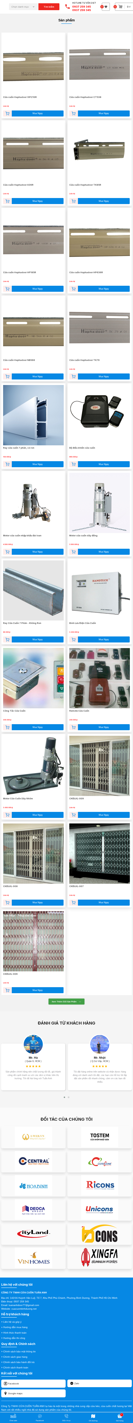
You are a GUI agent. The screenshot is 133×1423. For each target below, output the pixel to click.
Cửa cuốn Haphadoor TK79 (84, 360)
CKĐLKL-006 (10, 974)
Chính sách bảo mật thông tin (19, 1351)
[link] (66, 1023)
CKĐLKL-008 (10, 886)
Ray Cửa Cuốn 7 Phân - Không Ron (22, 623)
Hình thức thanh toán (14, 1332)
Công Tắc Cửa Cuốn (14, 710)
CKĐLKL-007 (76, 886)
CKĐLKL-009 (76, 798)
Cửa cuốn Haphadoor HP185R (19, 272)
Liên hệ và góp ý (12, 1321)
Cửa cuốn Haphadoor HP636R (86, 272)
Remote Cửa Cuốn (79, 710)
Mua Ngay (38, 113)
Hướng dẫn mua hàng (15, 1327)
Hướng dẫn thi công (14, 1338)
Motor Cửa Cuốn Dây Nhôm (18, 798)
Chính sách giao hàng (15, 1356)
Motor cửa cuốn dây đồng (83, 535)
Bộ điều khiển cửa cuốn (82, 447)
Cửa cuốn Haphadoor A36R (18, 184)
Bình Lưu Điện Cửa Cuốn (82, 623)
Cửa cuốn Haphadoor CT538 (85, 97)
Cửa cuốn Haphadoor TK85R (85, 184)
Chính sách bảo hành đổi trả (18, 1362)
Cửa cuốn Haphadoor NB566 (19, 360)
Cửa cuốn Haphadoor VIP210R (20, 97)
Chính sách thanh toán (15, 1367)
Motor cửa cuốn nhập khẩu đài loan (22, 535)
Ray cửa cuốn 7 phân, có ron (18, 447)
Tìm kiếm (49, 6)
